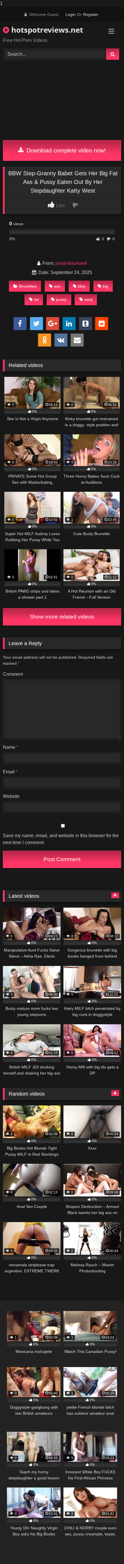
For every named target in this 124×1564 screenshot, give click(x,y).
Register (90, 14)
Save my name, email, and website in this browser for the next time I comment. (61, 839)
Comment (13, 674)
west (88, 299)
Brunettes (28, 286)
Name (10, 747)
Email (10, 771)
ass (57, 286)
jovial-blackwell (71, 263)
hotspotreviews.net (46, 30)
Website (11, 796)
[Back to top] (106, 1547)
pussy (61, 299)
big (105, 286)
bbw (81, 286)
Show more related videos (62, 617)
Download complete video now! (65, 150)
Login (70, 14)
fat (36, 299)
